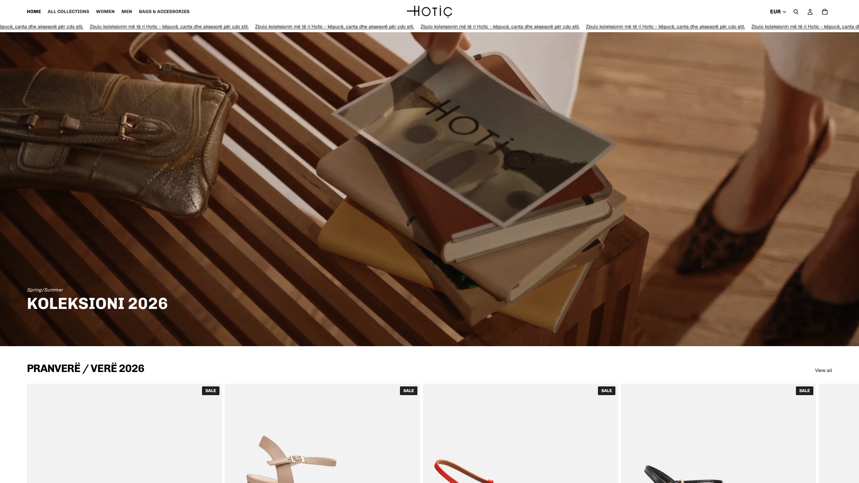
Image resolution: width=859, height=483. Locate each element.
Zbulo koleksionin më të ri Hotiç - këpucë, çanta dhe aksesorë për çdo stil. (100, 26)
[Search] (796, 11)
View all (823, 370)
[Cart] (824, 11)
